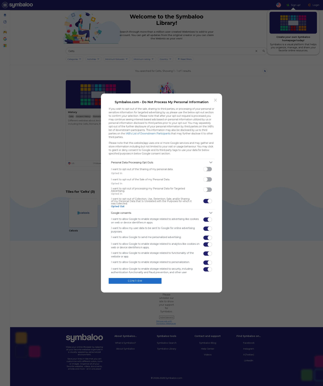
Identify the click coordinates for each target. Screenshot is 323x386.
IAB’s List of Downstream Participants (148, 133)
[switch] (207, 169)
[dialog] (161, 193)
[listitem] (161, 162)
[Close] (215, 100)
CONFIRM (135, 280)
